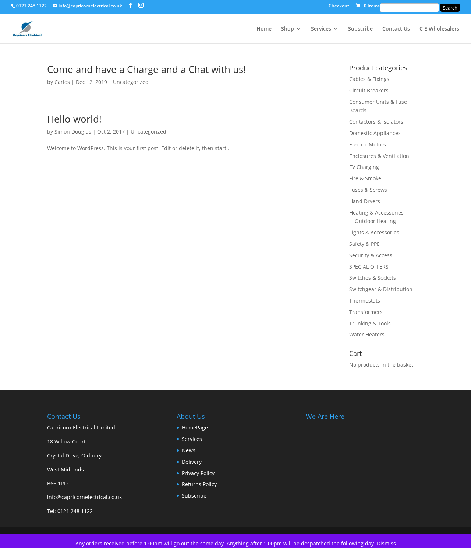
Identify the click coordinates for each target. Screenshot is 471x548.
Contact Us (396, 29)
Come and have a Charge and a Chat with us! (146, 69)
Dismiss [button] (386, 543)
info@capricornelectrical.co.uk (84, 497)
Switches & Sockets (372, 277)
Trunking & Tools (370, 323)
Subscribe (360, 29)
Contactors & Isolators (376, 121)
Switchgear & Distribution (380, 289)
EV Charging (364, 166)
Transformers (366, 311)
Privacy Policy (198, 473)
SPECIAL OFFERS (369, 266)
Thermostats (364, 300)
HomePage (195, 427)
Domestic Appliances (375, 133)
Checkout (339, 6)
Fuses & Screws (368, 189)
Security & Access (370, 255)
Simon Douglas (72, 131)
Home (264, 29)
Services (321, 29)
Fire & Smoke (365, 178)
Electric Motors (367, 144)
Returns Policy (199, 484)
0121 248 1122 (75, 511)
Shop (287, 29)
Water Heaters (367, 334)
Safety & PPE (364, 243)
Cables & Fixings (369, 78)
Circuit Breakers (369, 90)
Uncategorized (131, 81)
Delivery (192, 461)
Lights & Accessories (374, 232)
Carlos (62, 81)
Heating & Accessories (376, 212)
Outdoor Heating (375, 221)
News (188, 450)
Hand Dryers (364, 201)
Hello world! (74, 118)
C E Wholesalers (439, 29)
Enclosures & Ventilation (379, 155)
